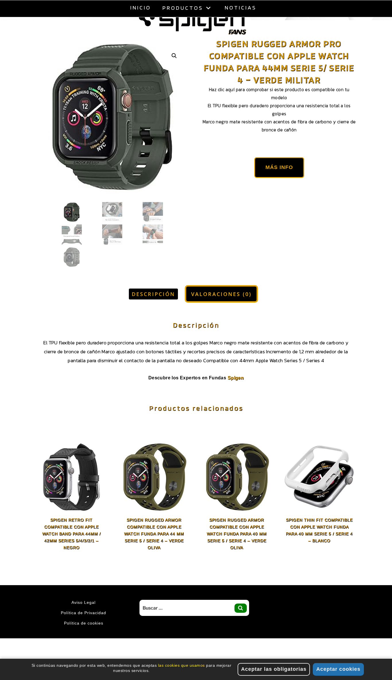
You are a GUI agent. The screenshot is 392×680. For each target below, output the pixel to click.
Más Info (279, 182)
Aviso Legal (83, 616)
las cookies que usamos (181, 665)
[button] (174, 70)
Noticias (240, 7)
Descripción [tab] (153, 308)
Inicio (140, 7)
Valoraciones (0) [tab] (221, 308)
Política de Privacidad (83, 627)
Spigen (236, 392)
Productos (182, 7)
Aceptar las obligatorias (273, 669)
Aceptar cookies (338, 669)
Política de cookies (83, 637)
